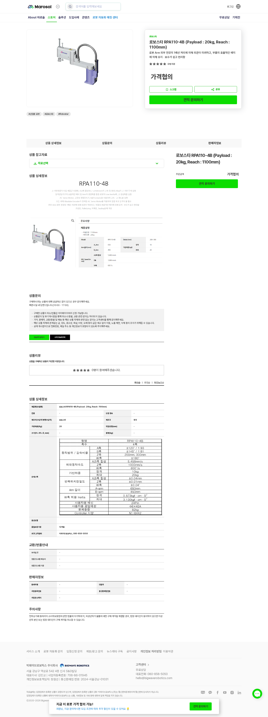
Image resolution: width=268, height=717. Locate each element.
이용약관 (168, 651)
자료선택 (43, 163)
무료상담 (224, 17)
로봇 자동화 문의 (53, 651)
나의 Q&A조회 (60, 337)
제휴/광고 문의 (94, 651)
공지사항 (132, 651)
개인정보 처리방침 (151, 651)
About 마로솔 (36, 17)
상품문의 (107, 143)
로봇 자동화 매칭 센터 (105, 17)
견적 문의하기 (193, 100)
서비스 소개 (33, 651)
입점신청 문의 (75, 651)
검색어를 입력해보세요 (89, 6)
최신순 (137, 382)
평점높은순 (159, 382)
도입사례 (74, 17)
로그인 (230, 6)
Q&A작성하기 (39, 337)
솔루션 (62, 17)
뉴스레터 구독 (115, 651)
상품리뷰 (161, 143)
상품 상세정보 (53, 143)
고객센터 (141, 664)
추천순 (147, 382)
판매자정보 (214, 143)
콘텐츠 (86, 17)
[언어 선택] (238, 6)
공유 (218, 89)
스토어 (51, 17)
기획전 (236, 17)
